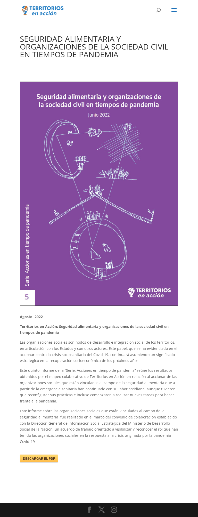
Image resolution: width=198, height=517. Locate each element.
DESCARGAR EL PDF (39, 458)
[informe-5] (99, 305)
